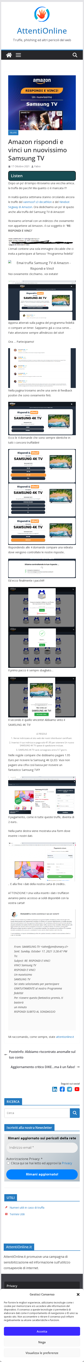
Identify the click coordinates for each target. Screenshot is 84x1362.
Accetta (42, 1331)
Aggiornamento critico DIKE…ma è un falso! (43, 1067)
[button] (78, 1294)
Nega (42, 1342)
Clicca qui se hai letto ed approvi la (41, 1163)
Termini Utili (17, 1214)
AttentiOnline (42, 30)
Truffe (13, 132)
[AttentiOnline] (9, 55)
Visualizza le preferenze (42, 1353)
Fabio (37, 166)
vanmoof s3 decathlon (37, 202)
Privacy (67, 1163)
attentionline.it (65, 1037)
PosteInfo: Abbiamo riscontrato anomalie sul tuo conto (42, 1055)
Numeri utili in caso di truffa (27, 1207)
